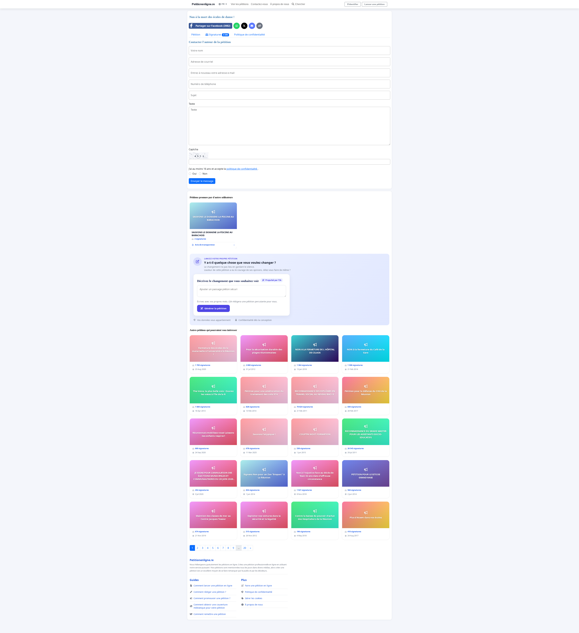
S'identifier (352, 4)
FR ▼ (224, 4)
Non (204, 173)
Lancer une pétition (374, 4)
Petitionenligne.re (203, 4)
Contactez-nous (259, 4)
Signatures (218, 34)
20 (244, 548)
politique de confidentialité (242, 168)
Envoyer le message (202, 181)
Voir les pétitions (239, 4)
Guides (194, 580)
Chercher (300, 4)
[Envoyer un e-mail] (252, 26)
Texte (192, 103)
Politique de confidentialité (249, 34)
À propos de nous (279, 4)
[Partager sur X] (244, 26)
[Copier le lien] (259, 26)
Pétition (195, 34)
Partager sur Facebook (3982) (213, 25)
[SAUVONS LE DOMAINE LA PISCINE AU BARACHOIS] (213, 225)
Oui (194, 173)
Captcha (193, 149)
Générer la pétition (215, 308)
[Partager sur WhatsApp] (236, 26)
